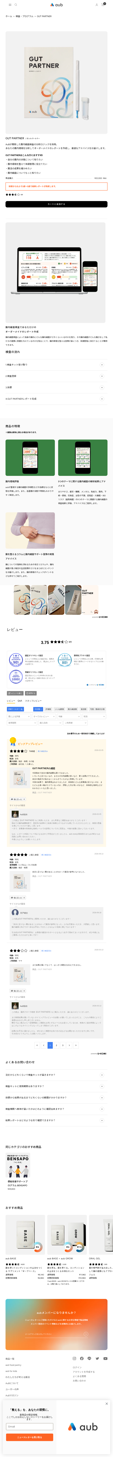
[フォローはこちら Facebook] (82, 1358)
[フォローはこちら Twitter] (97, 1358)
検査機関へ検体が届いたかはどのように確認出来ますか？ (35, 1109)
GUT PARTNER (45, 792)
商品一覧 (10, 1359)
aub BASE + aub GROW (60, 1258)
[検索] (16, 4)
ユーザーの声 (12, 1389)
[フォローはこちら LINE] (89, 1358)
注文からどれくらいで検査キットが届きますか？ (31, 1075)
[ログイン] (96, 5)
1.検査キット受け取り (16, 364)
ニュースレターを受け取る (29, 1437)
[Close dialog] (106, 1403)
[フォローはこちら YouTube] (105, 1358)
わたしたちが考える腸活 (18, 1377)
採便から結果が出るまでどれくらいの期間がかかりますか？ (36, 1097)
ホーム (9, 16)
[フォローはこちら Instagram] (74, 1358)
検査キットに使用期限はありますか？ (25, 1086)
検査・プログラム (24, 16)
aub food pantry (13, 1365)
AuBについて (12, 1383)
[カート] (102, 4)
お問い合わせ (79, 1380)
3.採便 (9, 387)
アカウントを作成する (84, 1372)
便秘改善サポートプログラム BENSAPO (18, 1183)
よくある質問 (79, 1376)
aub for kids (11, 1371)
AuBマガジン (12, 1395)
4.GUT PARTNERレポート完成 (21, 399)
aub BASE (11, 1258)
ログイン (77, 1367)
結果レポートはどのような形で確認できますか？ (31, 1120)
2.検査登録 (11, 376)
